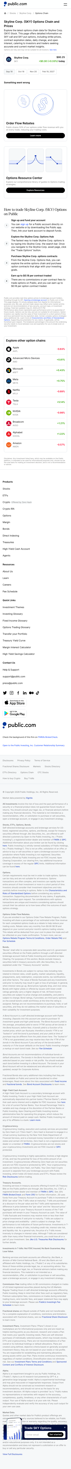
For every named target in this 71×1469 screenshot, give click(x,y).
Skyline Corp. (25, 13)
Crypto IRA (8, 508)
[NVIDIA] (8, 412)
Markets (37, 766)
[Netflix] (8, 391)
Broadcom (18, 421)
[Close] (65, 1427)
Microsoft (18, 368)
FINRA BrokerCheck (12, 1194)
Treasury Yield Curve (14, 640)
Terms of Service (42, 760)
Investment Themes (13, 607)
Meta (15, 379)
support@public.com (14, 676)
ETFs (5, 495)
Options (7, 515)
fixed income (61, 1081)
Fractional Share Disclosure (55, 1317)
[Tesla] (8, 402)
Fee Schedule (10, 591)
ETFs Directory (10, 772)
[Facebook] (18, 693)
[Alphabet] (8, 434)
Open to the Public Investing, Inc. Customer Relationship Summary (34, 745)
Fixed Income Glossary (15, 620)
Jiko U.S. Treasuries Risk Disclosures (47, 1239)
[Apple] (8, 349)
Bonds (6, 529)
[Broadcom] (8, 423)
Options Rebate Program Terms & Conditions (23, 938)
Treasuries (8, 542)
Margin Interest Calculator (17, 647)
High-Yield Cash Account (16, 549)
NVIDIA (16, 411)
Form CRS (30, 1194)
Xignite (29, 798)
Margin (6, 522)
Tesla (15, 400)
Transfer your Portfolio (15, 634)
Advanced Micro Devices (26, 358)
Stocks (13, 13)
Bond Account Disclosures (39, 1084)
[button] (35, 58)
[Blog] (31, 693)
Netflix (16, 390)
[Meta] (8, 381)
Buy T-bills (29, 778)
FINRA (56, 839)
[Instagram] (11, 693)
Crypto (17, 502)
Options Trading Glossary (16, 627)
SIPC (64, 839)
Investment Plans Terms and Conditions (33, 1361)
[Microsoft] (8, 370)
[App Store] (15, 702)
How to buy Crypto (11, 778)
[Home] (15, 4)
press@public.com (13, 683)
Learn (6, 578)
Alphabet (17, 432)
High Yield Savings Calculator (19, 654)
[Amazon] (8, 444)
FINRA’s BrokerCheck (47, 737)
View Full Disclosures (12, 1454)
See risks (53, 50)
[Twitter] (5, 693)
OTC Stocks (43, 772)
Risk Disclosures (10, 1176)
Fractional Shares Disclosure (16, 766)
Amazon (17, 443)
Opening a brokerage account (35, 300)
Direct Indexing (11, 535)
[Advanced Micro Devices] (8, 359)
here (5, 845)
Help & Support (11, 669)
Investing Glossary (13, 614)
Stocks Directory (52, 766)
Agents (6, 555)
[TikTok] (37, 693)
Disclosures (8, 760)
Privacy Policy (23, 760)
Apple (16, 347)
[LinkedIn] (24, 693)
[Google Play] (15, 713)
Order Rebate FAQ (53, 938)
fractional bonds (14, 1084)
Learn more (35, 1120)
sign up (25, 224)
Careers (7, 584)
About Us (8, 571)
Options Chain (27, 772)
